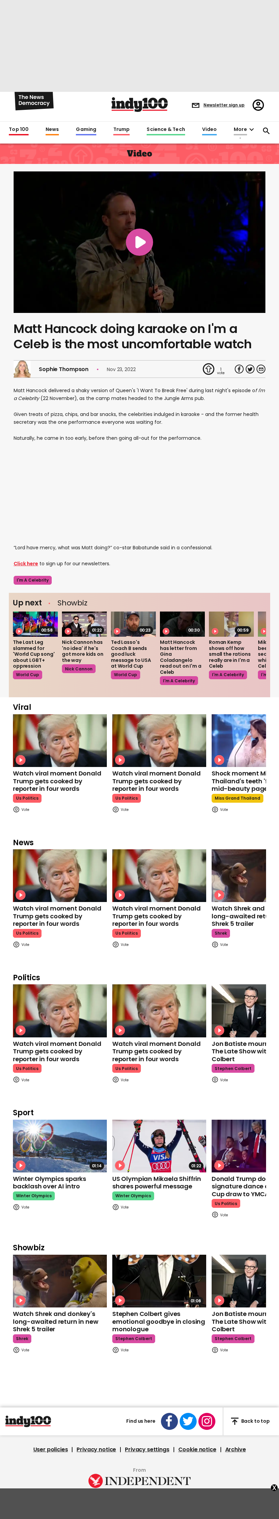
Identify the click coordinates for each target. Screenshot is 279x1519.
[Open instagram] (206, 1421)
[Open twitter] (188, 1421)
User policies (50, 1449)
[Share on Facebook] (239, 369)
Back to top (255, 1421)
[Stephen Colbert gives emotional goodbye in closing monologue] (159, 1281)
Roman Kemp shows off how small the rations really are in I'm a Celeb (230, 654)
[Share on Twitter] (250, 369)
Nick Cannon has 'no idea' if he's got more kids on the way (82, 651)
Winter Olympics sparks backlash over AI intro (49, 1182)
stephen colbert (233, 1068)
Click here (26, 563)
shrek (221, 933)
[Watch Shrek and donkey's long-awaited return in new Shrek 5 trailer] (60, 1281)
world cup (27, 675)
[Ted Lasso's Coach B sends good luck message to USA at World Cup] (133, 624)
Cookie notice (197, 1449)
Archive (235, 1449)
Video (209, 130)
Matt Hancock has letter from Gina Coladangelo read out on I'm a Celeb (180, 657)
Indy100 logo (140, 104)
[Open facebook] (169, 1421)
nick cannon (79, 669)
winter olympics (34, 1196)
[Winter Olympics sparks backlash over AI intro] (60, 1146)
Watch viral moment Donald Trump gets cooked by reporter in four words (57, 781)
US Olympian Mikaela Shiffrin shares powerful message (156, 1182)
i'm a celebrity (33, 580)
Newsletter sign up (224, 105)
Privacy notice (96, 1449)
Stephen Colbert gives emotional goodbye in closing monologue (158, 1321)
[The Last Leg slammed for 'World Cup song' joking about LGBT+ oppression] (35, 624)
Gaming (86, 130)
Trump (121, 130)
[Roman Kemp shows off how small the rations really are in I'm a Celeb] (231, 624)
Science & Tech (166, 130)
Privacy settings (147, 1449)
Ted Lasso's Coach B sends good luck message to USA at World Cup (131, 654)
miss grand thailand (237, 798)
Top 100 (19, 130)
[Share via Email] (261, 369)
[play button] (139, 242)
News (52, 130)
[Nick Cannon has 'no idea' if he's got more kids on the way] (84, 624)
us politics (27, 798)
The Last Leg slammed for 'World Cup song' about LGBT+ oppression (34, 654)
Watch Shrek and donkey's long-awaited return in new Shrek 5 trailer (55, 1321)
